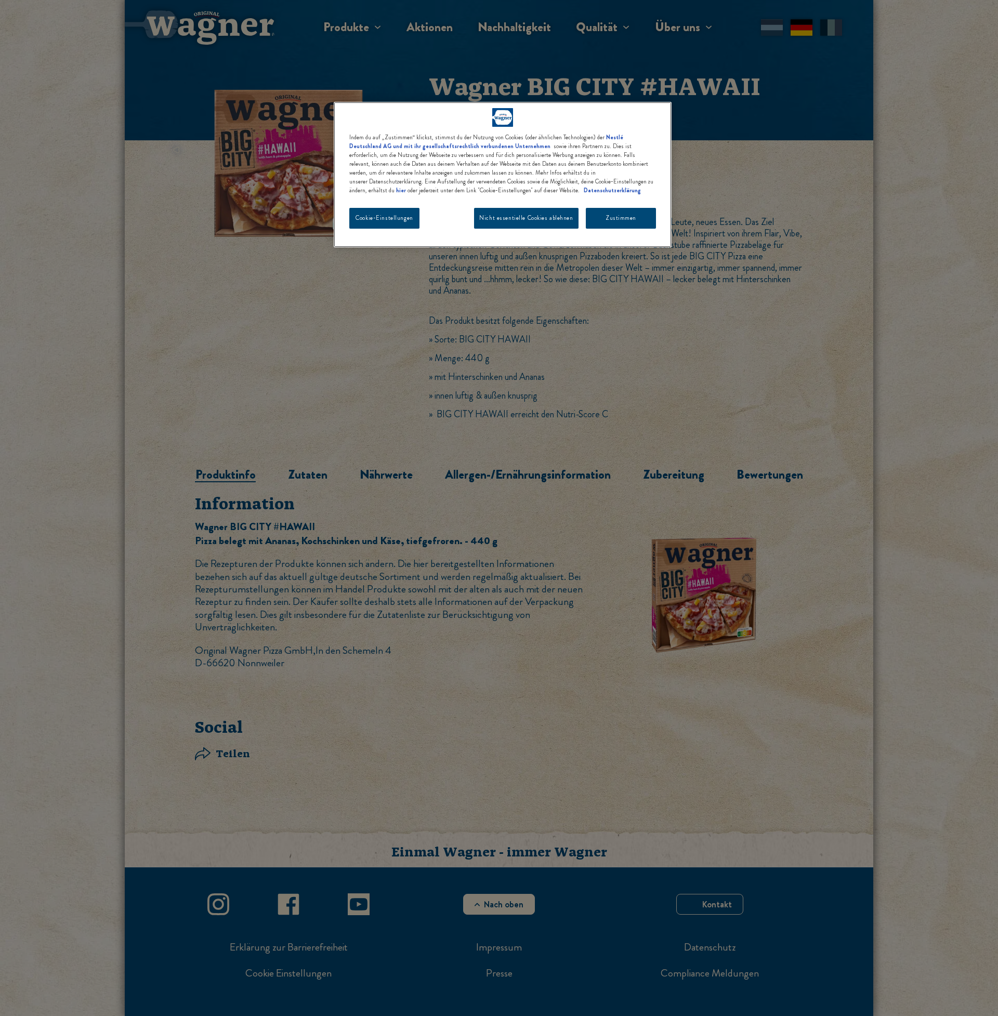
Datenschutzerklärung (612, 190)
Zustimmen (621, 218)
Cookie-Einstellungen (384, 218)
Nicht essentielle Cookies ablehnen (526, 218)
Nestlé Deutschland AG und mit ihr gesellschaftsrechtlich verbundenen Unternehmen (486, 141)
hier (401, 190)
